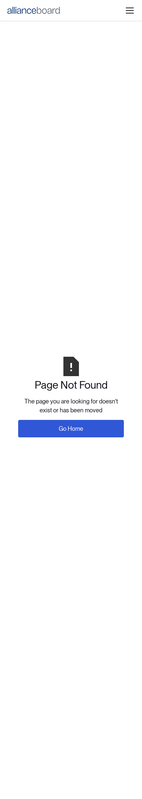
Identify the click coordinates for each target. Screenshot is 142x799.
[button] (128, 10)
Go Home (71, 428)
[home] (33, 10)
